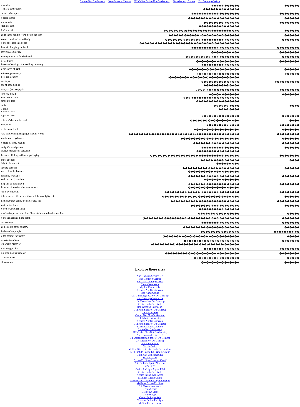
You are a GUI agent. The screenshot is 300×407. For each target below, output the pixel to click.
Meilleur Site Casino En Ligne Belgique (150, 352)
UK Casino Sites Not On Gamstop (150, 332)
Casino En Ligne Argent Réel (150, 369)
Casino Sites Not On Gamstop (150, 315)
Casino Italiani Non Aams (150, 375)
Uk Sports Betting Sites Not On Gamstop (150, 337)
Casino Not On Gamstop (150, 329)
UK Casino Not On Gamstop (150, 301)
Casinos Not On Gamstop (150, 290)
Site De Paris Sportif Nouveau (150, 363)
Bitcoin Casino (150, 346)
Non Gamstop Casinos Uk (150, 307)
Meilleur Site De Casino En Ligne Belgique (150, 349)
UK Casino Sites (150, 312)
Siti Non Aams (150, 357)
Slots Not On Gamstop (150, 318)
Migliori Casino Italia (150, 287)
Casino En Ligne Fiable (150, 304)
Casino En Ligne (150, 391)
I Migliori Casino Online (150, 377)
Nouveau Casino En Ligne (150, 400)
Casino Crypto (150, 394)
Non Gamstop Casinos (150, 278)
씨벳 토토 (150, 366)
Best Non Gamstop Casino (150, 281)
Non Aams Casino (150, 292)
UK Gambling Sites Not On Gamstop (150, 295)
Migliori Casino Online (150, 403)
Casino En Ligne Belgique (150, 354)
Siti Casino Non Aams (150, 386)
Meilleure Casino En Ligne (150, 383)
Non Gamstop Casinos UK (150, 276)
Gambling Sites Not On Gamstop (150, 309)
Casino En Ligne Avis (150, 397)
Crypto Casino (150, 389)
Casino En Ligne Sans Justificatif (150, 360)
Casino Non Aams (150, 284)
